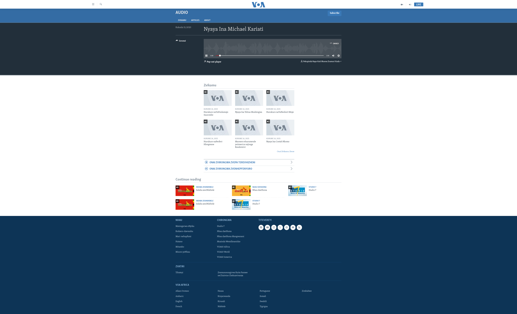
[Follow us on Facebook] (261, 227)
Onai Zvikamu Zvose (285, 152)
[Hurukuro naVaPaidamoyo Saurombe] (218, 98)
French (179, 307)
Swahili (263, 301)
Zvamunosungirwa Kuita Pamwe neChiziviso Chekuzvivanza (233, 274)
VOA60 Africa (223, 247)
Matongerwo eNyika (185, 226)
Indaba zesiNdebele (204, 187)
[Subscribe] (293, 227)
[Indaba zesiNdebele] (185, 190)
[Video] (402, 5)
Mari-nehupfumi (183, 236)
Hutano (179, 242)
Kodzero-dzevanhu (184, 231)
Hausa (221, 291)
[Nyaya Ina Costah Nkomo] (280, 127)
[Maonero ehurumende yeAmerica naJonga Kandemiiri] (249, 127)
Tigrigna (264, 307)
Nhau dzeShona (259, 187)
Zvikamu (182, 20)
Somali (263, 296)
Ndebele (222, 307)
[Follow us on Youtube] (267, 227)
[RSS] (299, 227)
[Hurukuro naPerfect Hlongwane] (218, 127)
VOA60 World (223, 252)
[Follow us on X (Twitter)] (280, 227)
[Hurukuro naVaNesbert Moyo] (280, 98)
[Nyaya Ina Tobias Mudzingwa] (249, 98)
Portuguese (265, 291)
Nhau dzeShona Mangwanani (230, 236)
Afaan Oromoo (182, 291)
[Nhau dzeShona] (241, 190)
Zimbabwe (307, 291)
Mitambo (180, 247)
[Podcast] (286, 227)
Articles (195, 20)
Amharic (180, 296)
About (207, 20)
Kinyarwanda (224, 296)
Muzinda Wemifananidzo (228, 242)
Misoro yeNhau (183, 252)
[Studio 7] (297, 190)
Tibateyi (179, 273)
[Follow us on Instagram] (273, 227)
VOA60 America (224, 257)
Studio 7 (312, 187)
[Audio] (410, 5)
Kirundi (221, 301)
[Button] (181, 41)
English (179, 301)
